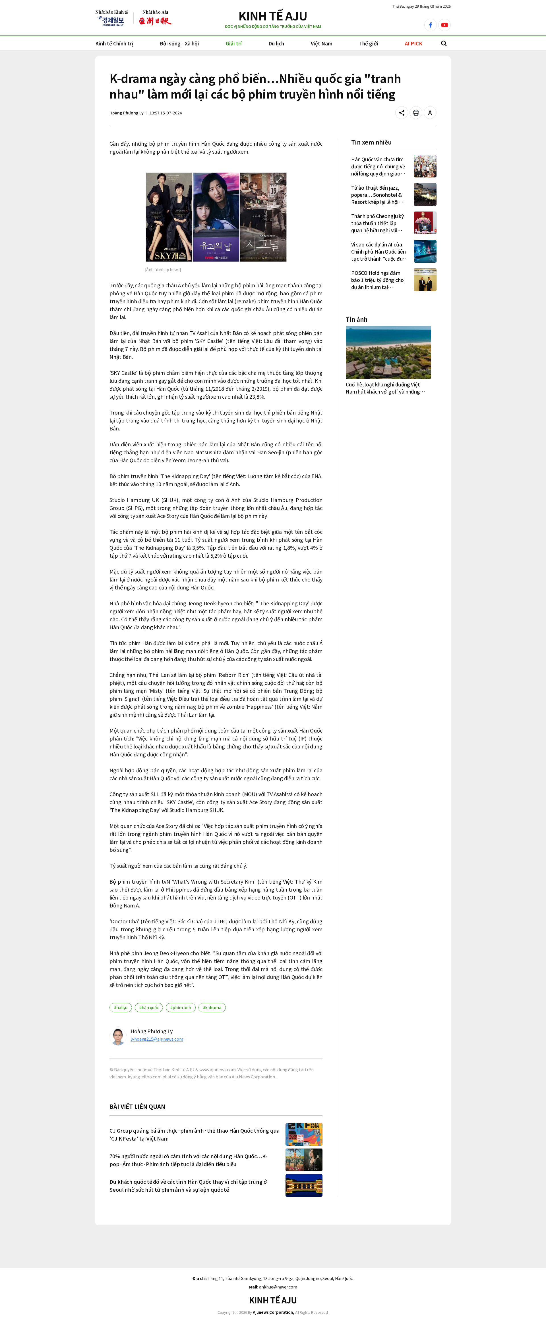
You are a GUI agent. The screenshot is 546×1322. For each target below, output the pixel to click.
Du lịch (276, 43)
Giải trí (234, 43)
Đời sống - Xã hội (179, 43)
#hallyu (120, 1007)
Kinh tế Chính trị (114, 43)
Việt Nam (321, 43)
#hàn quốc (148, 1007)
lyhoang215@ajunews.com (157, 1039)
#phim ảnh (180, 1007)
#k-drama (212, 1007)
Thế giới (368, 43)
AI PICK (413, 43)
